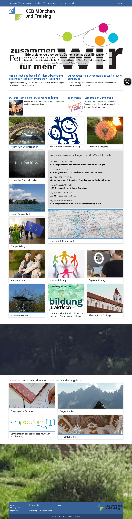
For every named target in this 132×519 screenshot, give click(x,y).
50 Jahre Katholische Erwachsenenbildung (33, 98)
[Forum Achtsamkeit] (27, 197)
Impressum (14, 510)
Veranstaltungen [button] (24, 3)
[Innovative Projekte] (105, 130)
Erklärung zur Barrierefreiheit (40, 510)
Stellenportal (15, 507)
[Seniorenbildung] (27, 264)
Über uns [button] (62, 3)
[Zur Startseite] (32, 14)
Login (60, 505)
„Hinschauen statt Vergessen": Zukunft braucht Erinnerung (95, 77)
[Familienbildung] (66, 264)
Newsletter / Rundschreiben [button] (44, 3)
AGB (31, 507)
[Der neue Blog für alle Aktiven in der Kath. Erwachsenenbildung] (66, 297)
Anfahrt (13, 505)
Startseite (13, 3)
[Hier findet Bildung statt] (85, 223)
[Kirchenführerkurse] (90, 424)
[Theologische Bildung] (105, 298)
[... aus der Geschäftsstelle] (27, 164)
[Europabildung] (27, 231)
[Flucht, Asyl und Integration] (27, 130)
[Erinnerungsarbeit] (27, 298)
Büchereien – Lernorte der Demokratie (90, 98)
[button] (17, 46)
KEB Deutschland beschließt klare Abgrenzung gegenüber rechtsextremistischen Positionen (36, 77)
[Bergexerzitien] (90, 396)
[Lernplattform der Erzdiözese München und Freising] (32, 423)
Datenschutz (34, 505)
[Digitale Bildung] (105, 263)
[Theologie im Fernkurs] (32, 395)
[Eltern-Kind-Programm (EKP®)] (66, 130)
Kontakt (71, 3)
